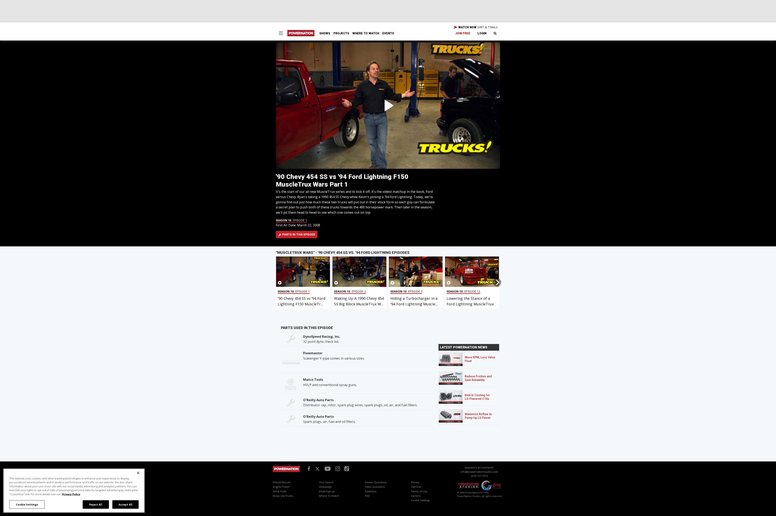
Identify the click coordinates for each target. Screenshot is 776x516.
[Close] (138, 473)
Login (482, 33)
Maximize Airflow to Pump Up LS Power (478, 416)
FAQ (367, 496)
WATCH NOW (478, 27)
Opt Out (416, 487)
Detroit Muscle (281, 482)
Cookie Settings (27, 504)
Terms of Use (419, 491)
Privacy (415, 482)
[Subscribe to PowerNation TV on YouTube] (327, 469)
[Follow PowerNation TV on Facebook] (308, 468)
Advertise (370, 491)
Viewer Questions (376, 482)
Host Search (326, 482)
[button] (281, 34)
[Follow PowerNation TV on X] (317, 469)
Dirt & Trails (280, 491)
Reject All (95, 504)
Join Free (462, 33)
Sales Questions (375, 487)
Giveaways (325, 487)
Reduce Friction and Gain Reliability (478, 378)
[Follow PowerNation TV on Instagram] (337, 468)
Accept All (125, 504)
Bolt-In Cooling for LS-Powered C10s (477, 397)
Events (388, 33)
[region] (74, 491)
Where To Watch (365, 33)
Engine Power (281, 487)
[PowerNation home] (286, 472)
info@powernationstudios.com (479, 472)
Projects (341, 33)
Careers (416, 496)
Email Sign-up (327, 491)
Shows (324, 33)
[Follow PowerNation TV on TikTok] (346, 468)
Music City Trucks (283, 496)
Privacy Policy (71, 494)
